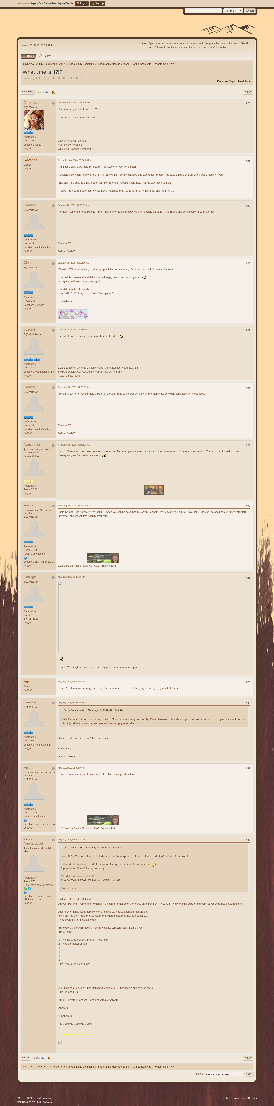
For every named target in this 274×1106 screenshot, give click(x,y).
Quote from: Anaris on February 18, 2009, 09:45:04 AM (93, 710)
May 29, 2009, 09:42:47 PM (71, 702)
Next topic (244, 81)
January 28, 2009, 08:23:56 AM (73, 262)
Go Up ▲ (252, 1098)
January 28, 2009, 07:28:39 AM (73, 205)
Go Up (25, 1058)
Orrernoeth (32, 102)
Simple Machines (44, 1098)
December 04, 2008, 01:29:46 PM (74, 102)
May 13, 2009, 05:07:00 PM (71, 577)
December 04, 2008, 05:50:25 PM (74, 160)
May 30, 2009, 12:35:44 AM (71, 768)
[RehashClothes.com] (25, 558)
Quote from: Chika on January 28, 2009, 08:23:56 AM (93, 847)
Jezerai (29, 329)
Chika (28, 263)
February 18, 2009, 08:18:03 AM (74, 445)
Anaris (28, 505)
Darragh (30, 577)
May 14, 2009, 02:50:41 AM (71, 681)
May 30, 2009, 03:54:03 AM (71, 839)
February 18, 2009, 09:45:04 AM (74, 505)
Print (248, 92)
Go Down (27, 92)
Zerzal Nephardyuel (33, 841)
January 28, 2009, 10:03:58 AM (73, 329)
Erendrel (30, 205)
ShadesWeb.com (44, 1102)
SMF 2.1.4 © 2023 (25, 1098)
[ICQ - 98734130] (25, 888)
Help (225, 1098)
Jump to (199, 1074)
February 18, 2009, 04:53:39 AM (74, 387)
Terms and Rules (238, 1098)
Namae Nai (32, 445)
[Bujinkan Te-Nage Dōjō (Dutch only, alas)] (25, 892)
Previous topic (226, 81)
